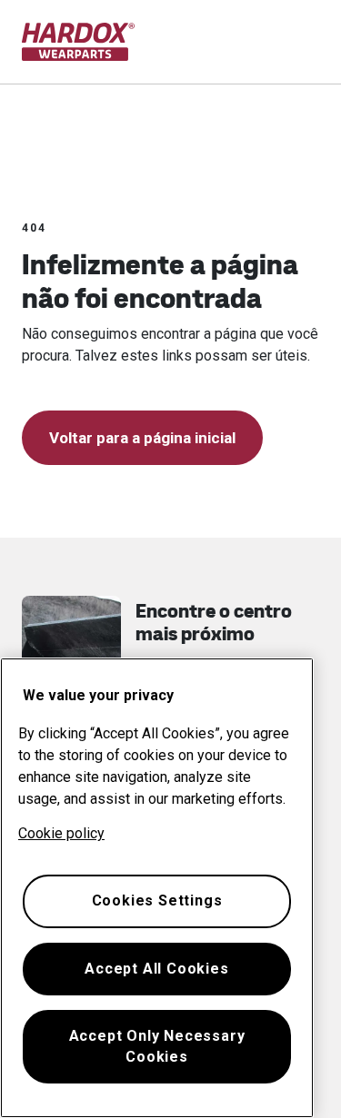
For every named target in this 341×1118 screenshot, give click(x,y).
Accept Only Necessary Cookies (157, 1045)
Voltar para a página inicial (142, 438)
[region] (157, 888)
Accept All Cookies (156, 968)
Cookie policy (61, 833)
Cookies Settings (157, 900)
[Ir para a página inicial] (78, 42)
